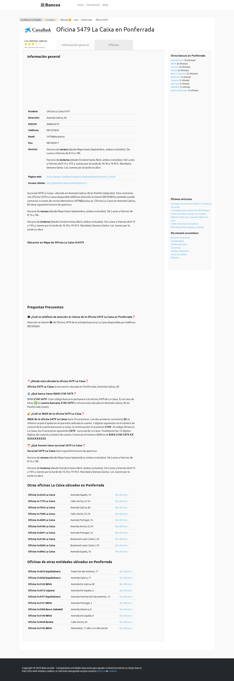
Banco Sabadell (178, 73)
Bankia (174, 70)
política (101, 671)
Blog (105, 4)
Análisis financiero (180, 251)
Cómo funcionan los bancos (184, 223)
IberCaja (175, 83)
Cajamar (175, 80)
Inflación (175, 257)
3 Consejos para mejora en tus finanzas (190, 210)
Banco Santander (179, 90)
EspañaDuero (177, 60)
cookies (113, 671)
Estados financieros (180, 237)
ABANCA (175, 87)
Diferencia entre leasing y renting (187, 227)
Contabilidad (177, 241)
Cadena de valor (179, 244)
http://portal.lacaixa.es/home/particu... (67, 183)
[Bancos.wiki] (50, 4)
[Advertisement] (81, 84)
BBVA (173, 63)
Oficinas (113, 45)
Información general (75, 45)
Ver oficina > (121, 494)
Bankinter (175, 77)
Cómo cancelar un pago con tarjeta (188, 213)
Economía (176, 247)
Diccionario (93, 4)
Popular (175, 66)
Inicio (80, 4)
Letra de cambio (179, 254)
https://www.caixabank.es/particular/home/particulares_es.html (81, 176)
